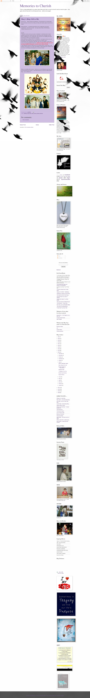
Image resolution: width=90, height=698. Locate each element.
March (60, 381)
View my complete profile (61, 57)
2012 (59, 352)
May (60, 378)
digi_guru (54, 695)
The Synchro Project (60, 411)
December (61, 353)
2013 (59, 350)
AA (57, 328)
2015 (59, 347)
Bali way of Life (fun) (60, 414)
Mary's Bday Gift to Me (30, 19)
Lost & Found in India (60, 412)
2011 (59, 387)
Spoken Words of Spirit (61, 405)
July (60, 362)
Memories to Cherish (35, 5)
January (60, 385)
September (61, 358)
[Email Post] (33, 112)
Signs (68, 177)
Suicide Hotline (59, 329)
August (60, 360)
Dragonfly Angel (61, 369)
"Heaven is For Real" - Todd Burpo (63, 291)
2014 (59, 348)
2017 (59, 343)
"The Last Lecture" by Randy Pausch (63, 301)
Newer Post (23, 124)
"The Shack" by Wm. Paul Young (62, 295)
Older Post (51, 124)
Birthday (25, 113)
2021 (59, 336)
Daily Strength (59, 319)
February (60, 383)
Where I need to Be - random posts (63, 419)
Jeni (65, 36)
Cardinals (67, 174)
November (61, 355)
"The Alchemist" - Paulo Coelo (62, 303)
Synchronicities (65, 179)
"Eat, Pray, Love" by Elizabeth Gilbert (63, 304)
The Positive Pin (60, 409)
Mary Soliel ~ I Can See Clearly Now (63, 399)
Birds (61, 174)
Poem (69, 176)
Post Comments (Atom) (29, 127)
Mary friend (29, 113)
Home (37, 124)
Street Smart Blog (60, 415)
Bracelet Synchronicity (63, 372)
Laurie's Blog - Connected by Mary (63, 403)
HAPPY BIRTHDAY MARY (63, 363)
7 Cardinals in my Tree (63, 371)
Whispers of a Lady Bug (61, 398)
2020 (59, 338)
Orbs (65, 176)
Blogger (62, 695)
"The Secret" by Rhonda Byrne (62, 306)
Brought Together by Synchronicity (62, 367)
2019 (59, 340)
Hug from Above (61, 374)
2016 (59, 345)
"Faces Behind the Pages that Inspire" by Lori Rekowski (62, 285)
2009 (59, 390)
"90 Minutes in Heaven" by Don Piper (63, 293)
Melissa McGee (40, 113)
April (60, 380)
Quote (61, 177)
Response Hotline (60, 326)
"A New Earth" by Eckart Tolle (62, 307)
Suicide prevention (60, 331)
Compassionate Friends (61, 317)
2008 (59, 392)
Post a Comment (26, 119)
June (60, 376)
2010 (59, 389)
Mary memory (34, 113)
